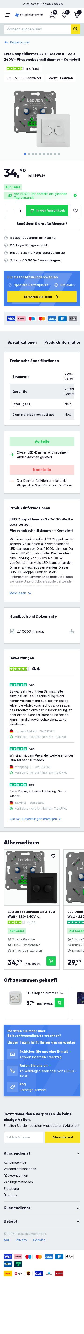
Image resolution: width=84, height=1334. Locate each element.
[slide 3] (33, 154)
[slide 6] (44, 154)
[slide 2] (29, 154)
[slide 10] (59, 154)
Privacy (21, 1240)
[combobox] (37, 29)
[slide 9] (55, 154)
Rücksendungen (16, 1175)
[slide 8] (51, 154)
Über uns (10, 1195)
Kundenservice (15, 1162)
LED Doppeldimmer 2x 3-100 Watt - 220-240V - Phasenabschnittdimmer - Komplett (31, 914)
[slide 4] (36, 154)
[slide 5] (40, 154)
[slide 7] (48, 154)
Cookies (39, 1240)
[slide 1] (25, 154)
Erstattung (11, 1189)
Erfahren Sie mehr (38, 297)
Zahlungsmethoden (18, 1182)
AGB (7, 1240)
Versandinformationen (20, 1169)
